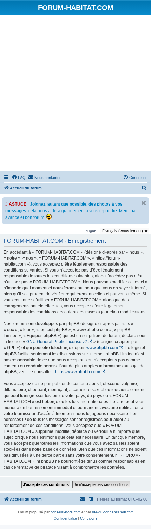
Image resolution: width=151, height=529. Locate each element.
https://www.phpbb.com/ (77, 371)
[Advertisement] (75, 94)
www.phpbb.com (102, 347)
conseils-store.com (65, 512)
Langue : (91, 230)
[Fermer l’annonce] (144, 203)
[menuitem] (19, 177)
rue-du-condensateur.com (112, 512)
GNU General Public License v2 (56, 341)
